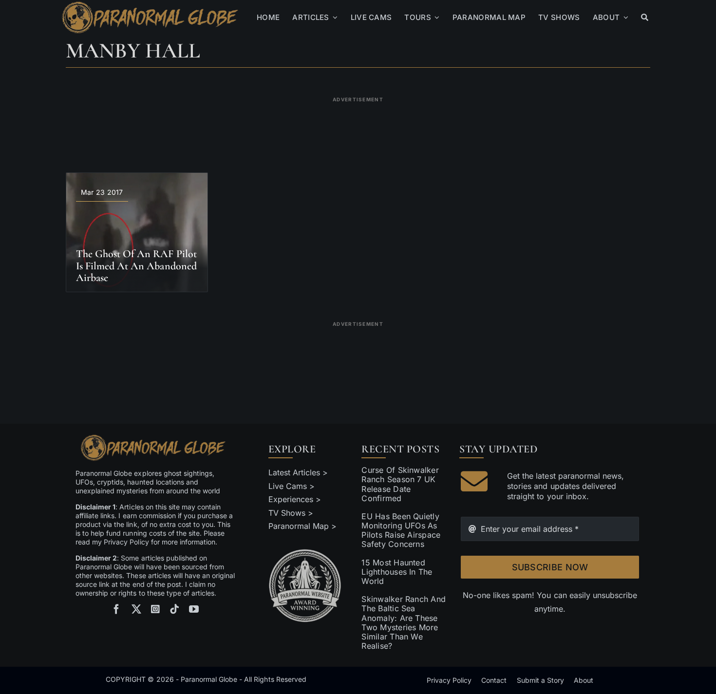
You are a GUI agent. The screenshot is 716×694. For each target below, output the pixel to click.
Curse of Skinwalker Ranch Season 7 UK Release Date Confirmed (400, 484)
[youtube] (194, 609)
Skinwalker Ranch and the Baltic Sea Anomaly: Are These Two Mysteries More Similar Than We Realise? (403, 622)
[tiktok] (174, 609)
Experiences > (294, 499)
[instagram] (155, 609)
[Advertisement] (358, 128)
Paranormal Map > (302, 526)
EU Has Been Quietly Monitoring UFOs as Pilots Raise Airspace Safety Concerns (400, 530)
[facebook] (116, 609)
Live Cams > (291, 486)
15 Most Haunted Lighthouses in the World (396, 572)
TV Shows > (290, 513)
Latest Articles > (298, 472)
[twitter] (136, 609)
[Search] (644, 17)
